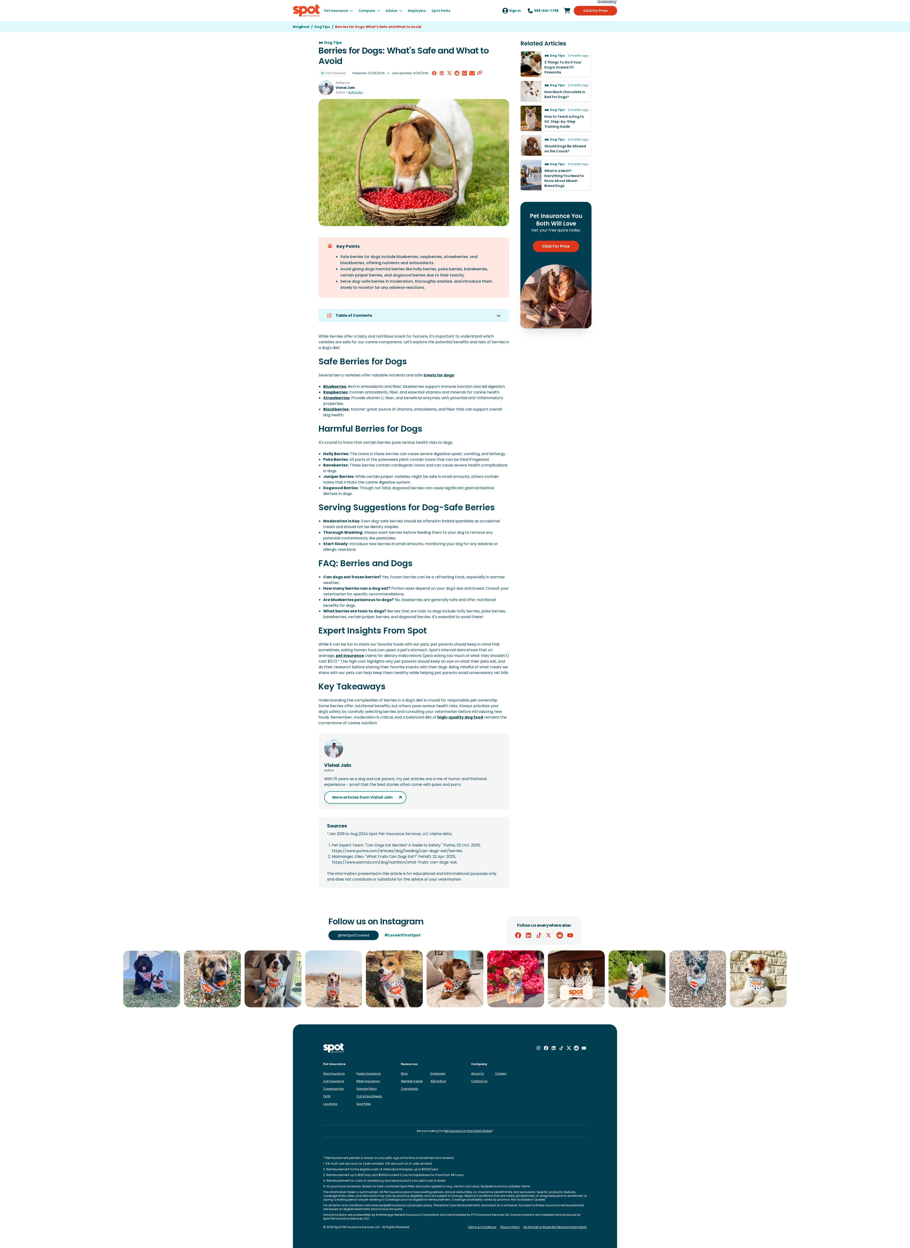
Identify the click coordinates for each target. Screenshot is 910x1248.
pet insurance (350, 655)
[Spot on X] (549, 935)
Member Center (412, 1081)
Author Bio (355, 92)
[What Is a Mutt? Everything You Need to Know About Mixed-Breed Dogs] (556, 175)
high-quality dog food (460, 717)
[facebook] (434, 73)
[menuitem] (338, 10)
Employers (437, 1074)
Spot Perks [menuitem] (441, 10)
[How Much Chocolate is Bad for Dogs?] (556, 91)
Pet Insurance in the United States (468, 1131)
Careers (500, 1074)
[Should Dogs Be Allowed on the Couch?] (556, 145)
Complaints (409, 1089)
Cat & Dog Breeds (369, 1096)
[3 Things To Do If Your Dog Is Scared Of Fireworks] (556, 64)
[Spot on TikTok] (539, 935)
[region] (455, 978)
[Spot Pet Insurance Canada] (333, 1048)
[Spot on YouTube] (570, 935)
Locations (330, 1104)
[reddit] (457, 73)
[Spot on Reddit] (560, 935)
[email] (472, 73)
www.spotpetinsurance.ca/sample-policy (401, 1205)
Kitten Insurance (368, 1081)
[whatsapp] (464, 73)
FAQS (327, 1096)
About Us (477, 1074)
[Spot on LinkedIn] (528, 935)
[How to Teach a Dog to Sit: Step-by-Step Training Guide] (556, 118)
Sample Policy (366, 1089)
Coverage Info (333, 1089)
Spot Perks (363, 1104)
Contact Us (479, 1081)
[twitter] (449, 73)
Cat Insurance (333, 1081)
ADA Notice (438, 1081)
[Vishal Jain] (326, 87)
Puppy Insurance (368, 1074)
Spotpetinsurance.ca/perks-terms (505, 1186)
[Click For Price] (567, 10)
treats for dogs (438, 375)
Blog (404, 1074)
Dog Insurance (334, 1074)
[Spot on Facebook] (518, 935)
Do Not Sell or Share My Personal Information (555, 1227)
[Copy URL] (479, 73)
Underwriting (607, 2)
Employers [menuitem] (417, 10)
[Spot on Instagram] (538, 1048)
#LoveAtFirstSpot (402, 935)
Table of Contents (354, 315)
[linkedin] (442, 73)
